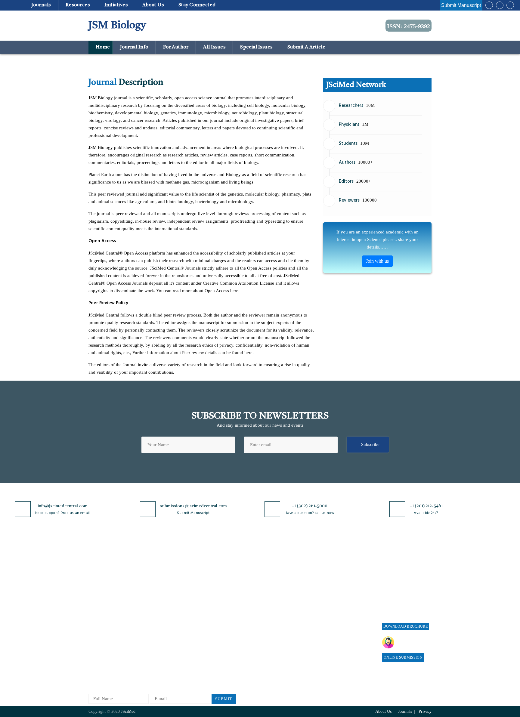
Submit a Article (305, 47)
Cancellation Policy (273, 603)
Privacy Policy (215, 573)
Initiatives (116, 5)
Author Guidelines (272, 633)
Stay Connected (197, 5)
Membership (334, 604)
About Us (97, 573)
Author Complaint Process (280, 593)
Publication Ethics (218, 628)
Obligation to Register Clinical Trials (222, 656)
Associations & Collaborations (337, 646)
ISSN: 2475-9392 (408, 26)
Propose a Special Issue (404, 573)
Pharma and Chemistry (166, 672)
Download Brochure (405, 626)
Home (102, 47)
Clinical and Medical (164, 603)
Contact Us (98, 618)
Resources (77, 5)
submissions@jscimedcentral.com (193, 506)
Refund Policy (336, 594)
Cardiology (155, 583)
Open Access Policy (220, 563)
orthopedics (156, 662)
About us (153, 5)
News (93, 628)
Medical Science (160, 633)
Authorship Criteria (273, 563)
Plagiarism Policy (272, 583)
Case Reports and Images (168, 593)
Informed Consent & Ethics (227, 618)
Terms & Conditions (220, 598)
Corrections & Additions (278, 623)
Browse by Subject (163, 573)
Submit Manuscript (461, 5)
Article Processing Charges (340, 566)
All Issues (214, 47)
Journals (41, 5)
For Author (176, 47)
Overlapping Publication (278, 613)
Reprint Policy (337, 614)
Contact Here (413, 642)
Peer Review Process (275, 573)
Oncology (154, 653)
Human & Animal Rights (224, 608)
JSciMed (128, 711)
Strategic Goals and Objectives (106, 596)
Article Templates (272, 644)
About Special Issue (400, 563)
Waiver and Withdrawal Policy (345, 581)
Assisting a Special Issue (405, 583)
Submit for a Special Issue (401, 596)
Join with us (377, 261)
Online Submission (403, 657)
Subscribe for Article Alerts (114, 583)
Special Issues (256, 47)
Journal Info (134, 47)
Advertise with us (340, 624)
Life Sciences (158, 623)
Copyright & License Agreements (221, 586)
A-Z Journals (157, 563)
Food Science (157, 613)
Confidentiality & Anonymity (218, 641)
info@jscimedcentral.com (63, 506)
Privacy (425, 711)
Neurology (155, 643)
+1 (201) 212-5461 (426, 506)
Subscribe (370, 444)
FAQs (93, 638)
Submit (223, 699)
